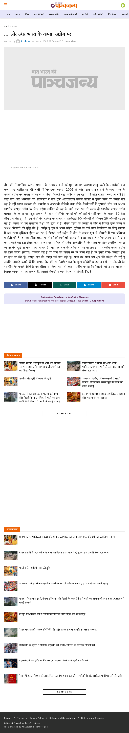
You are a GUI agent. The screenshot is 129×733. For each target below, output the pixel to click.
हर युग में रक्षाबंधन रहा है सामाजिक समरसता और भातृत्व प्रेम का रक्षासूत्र (52, 614)
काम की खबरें (70, 14)
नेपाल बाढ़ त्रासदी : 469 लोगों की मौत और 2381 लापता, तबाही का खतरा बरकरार (58, 629)
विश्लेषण (112, 14)
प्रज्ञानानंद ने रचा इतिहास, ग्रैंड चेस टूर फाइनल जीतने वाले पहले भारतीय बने (53, 660)
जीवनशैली (98, 14)
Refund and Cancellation (62, 718)
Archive (13, 26)
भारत (17, 14)
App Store (98, 300)
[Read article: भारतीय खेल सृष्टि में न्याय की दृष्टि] (10, 381)
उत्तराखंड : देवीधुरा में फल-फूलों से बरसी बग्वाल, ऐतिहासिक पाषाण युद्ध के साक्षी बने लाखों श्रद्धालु (102, 382)
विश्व (27, 14)
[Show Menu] (5, 5)
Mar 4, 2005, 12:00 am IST (49, 41)
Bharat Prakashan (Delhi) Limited (22, 723)
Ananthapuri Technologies (35, 727)
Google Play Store (78, 300)
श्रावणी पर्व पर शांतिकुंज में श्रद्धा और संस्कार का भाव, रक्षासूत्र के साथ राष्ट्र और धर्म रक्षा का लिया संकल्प (39, 366)
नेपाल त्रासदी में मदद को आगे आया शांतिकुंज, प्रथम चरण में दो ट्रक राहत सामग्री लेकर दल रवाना (103, 366)
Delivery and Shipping (92, 718)
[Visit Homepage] (64, 5)
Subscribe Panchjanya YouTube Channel (65, 297)
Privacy (8, 718)
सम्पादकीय (54, 14)
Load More (64, 413)
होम (8, 14)
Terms (20, 718)
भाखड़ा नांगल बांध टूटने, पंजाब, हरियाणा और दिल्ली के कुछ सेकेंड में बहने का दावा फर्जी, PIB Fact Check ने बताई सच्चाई (39, 397)
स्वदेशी (85, 14)
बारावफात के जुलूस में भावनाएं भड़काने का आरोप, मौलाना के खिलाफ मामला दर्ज (57, 644)
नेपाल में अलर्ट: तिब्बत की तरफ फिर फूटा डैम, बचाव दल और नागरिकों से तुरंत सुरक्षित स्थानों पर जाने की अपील (71, 675)
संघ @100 (39, 14)
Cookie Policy (37, 718)
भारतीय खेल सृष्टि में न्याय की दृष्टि (35, 378)
